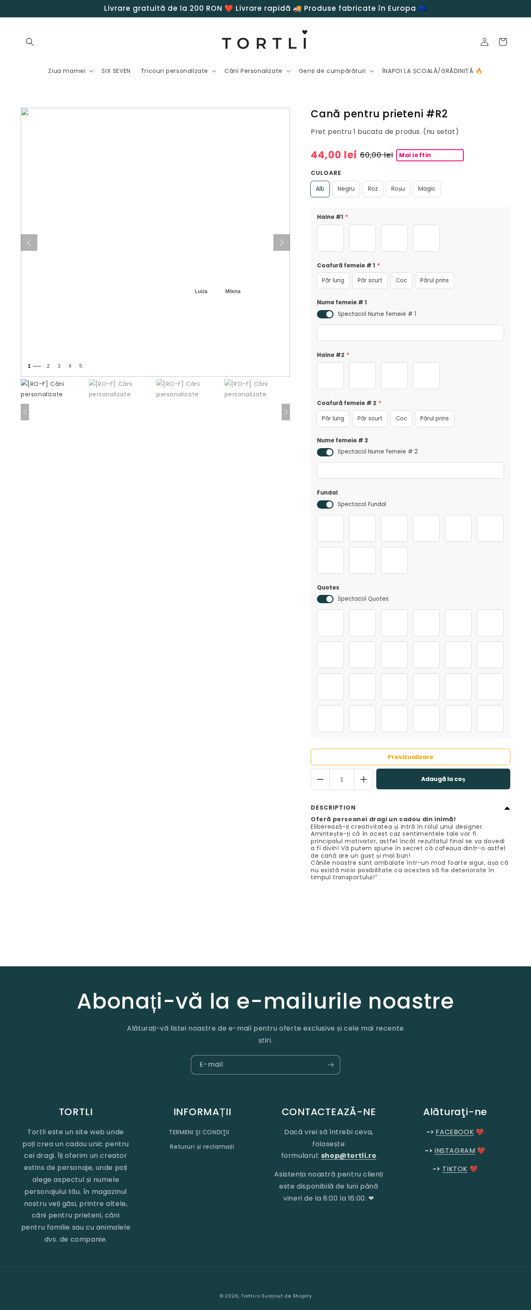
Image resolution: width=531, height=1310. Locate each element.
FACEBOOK (455, 1132)
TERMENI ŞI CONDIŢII (199, 1132)
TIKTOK (455, 1169)
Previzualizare (411, 757)
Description (333, 807)
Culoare (326, 173)
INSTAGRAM (454, 1150)
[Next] (281, 242)
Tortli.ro (250, 1296)
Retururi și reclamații (202, 1147)
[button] (30, 42)
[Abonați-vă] (331, 1065)
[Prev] (29, 242)
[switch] (325, 314)
